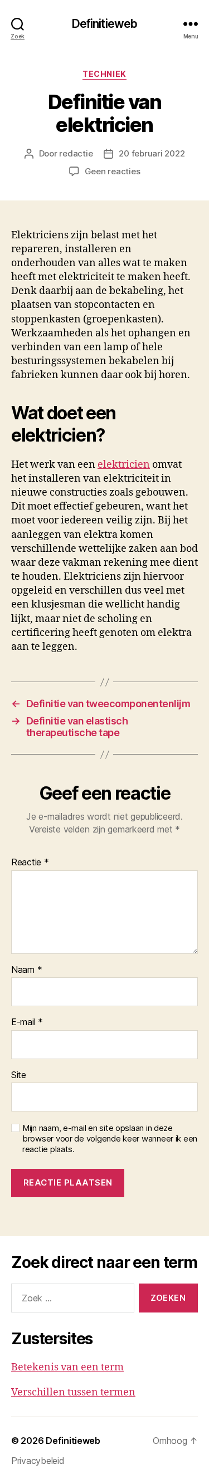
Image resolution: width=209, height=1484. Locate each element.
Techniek (104, 74)
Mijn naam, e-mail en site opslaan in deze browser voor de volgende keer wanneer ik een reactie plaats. (109, 1138)
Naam (26, 970)
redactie (76, 153)
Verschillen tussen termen (73, 1392)
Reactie (30, 863)
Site (18, 1075)
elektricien (124, 464)
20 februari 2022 (151, 153)
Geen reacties (112, 171)
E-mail (27, 1022)
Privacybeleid (38, 1460)
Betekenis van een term (67, 1367)
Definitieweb (105, 24)
